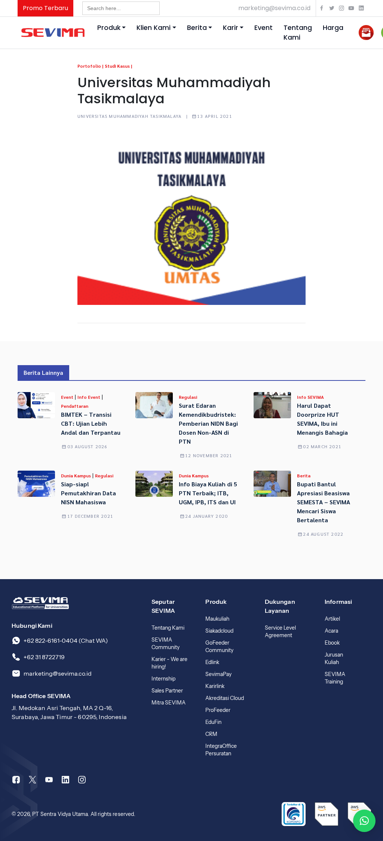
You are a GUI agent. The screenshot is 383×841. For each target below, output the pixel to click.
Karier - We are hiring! (169, 663)
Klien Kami (154, 27)
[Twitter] (32, 779)
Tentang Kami (298, 32)
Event (263, 27)
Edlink (212, 662)
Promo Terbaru (45, 8)
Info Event (89, 397)
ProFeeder (217, 710)
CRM (211, 734)
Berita (197, 27)
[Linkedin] (65, 779)
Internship (163, 678)
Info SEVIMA (310, 397)
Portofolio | (90, 66)
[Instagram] (81, 779)
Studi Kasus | (118, 66)
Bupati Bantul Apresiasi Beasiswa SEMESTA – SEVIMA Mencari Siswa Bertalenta (323, 502)
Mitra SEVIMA (168, 702)
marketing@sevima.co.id (274, 8)
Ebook (332, 642)
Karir (230, 27)
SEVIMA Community (165, 643)
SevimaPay (218, 674)
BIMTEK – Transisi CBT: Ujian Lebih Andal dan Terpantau (90, 423)
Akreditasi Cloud (224, 698)
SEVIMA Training (335, 678)
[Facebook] (16, 779)
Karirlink (214, 686)
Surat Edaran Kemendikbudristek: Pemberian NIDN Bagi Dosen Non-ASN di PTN (208, 423)
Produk (108, 27)
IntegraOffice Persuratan (221, 750)
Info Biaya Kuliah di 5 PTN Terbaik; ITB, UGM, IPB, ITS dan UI (208, 493)
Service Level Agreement (280, 631)
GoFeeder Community (219, 646)
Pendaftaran (74, 406)
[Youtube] (49, 779)
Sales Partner (167, 690)
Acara (331, 630)
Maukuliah (217, 618)
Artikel (332, 618)
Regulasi (188, 397)
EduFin (213, 722)
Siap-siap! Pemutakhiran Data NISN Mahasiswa (88, 493)
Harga (333, 27)
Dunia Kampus (76, 475)
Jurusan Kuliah (334, 658)
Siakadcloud (219, 630)
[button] (364, 821)
